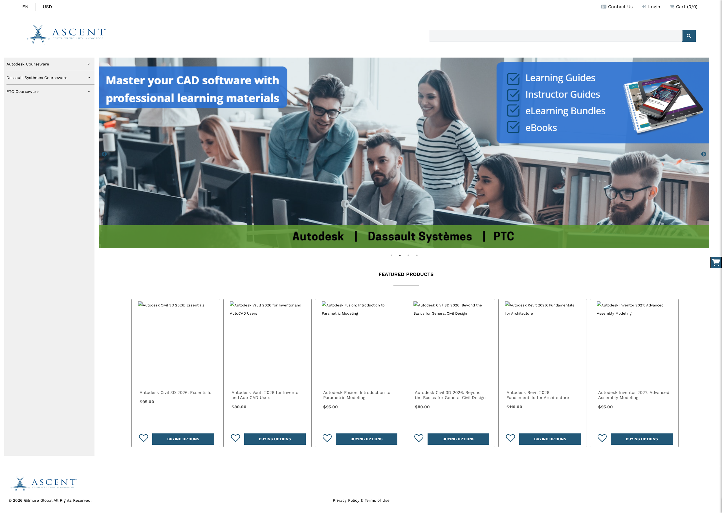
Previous (104, 154)
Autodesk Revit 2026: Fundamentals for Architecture (538, 395)
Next (703, 154)
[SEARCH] (689, 36)
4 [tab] (417, 255)
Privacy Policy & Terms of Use (361, 500)
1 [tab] (391, 255)
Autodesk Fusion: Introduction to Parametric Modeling (356, 395)
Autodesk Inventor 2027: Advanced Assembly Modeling (633, 395)
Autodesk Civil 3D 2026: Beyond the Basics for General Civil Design (450, 395)
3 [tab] (408, 255)
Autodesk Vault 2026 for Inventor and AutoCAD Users (266, 395)
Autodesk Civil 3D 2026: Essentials (175, 392)
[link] (175, 343)
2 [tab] (400, 255)
